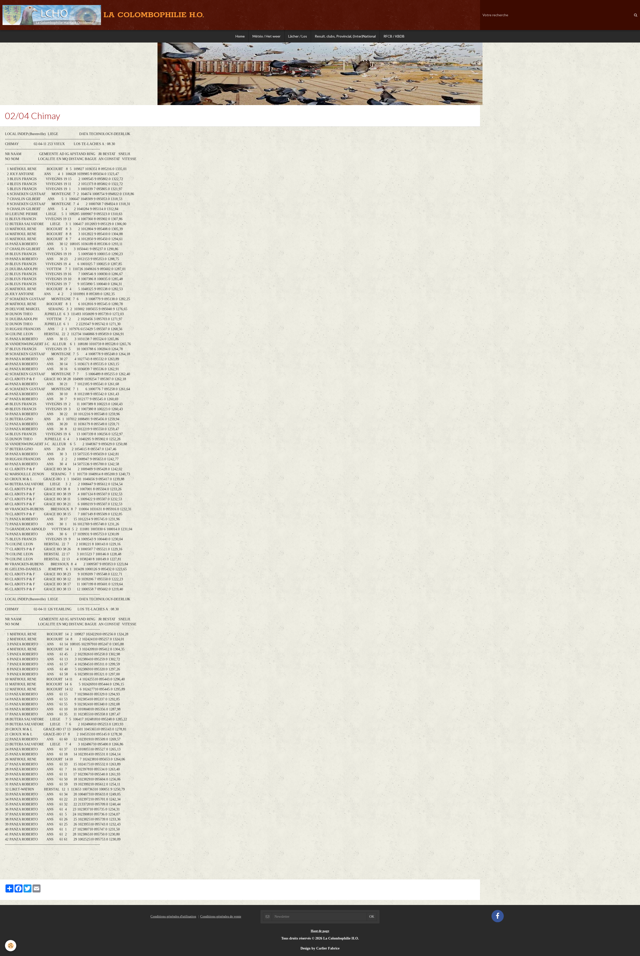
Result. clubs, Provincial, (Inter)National (345, 36)
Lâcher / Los (297, 36)
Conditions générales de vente (220, 916)
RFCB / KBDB (394, 36)
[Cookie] (10, 945)
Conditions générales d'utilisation (173, 916)
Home (240, 36)
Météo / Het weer (266, 36)
